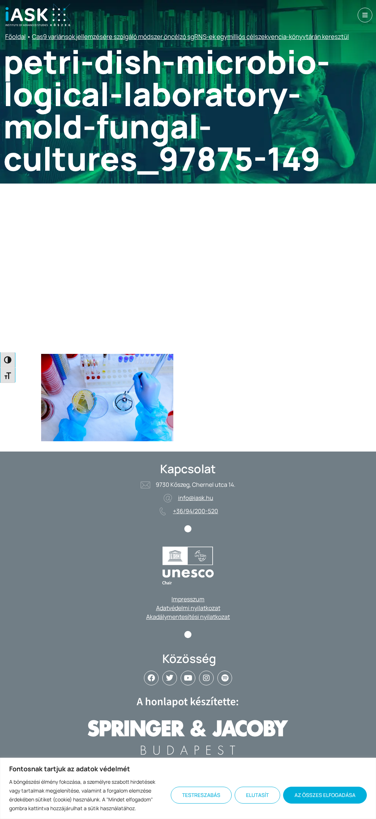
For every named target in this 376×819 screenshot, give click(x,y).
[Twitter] (169, 678)
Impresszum (188, 599)
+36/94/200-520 (195, 511)
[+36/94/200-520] (162, 511)
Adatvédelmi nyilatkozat (188, 608)
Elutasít (257, 794)
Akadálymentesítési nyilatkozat (188, 617)
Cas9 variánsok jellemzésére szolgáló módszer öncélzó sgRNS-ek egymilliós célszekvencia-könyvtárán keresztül (190, 36)
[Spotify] (224, 678)
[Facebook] (151, 678)
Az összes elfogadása (324, 794)
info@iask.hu (195, 498)
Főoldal (15, 36)
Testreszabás (201, 794)
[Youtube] (188, 678)
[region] (188, 788)
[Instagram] (206, 678)
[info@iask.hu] (168, 498)
